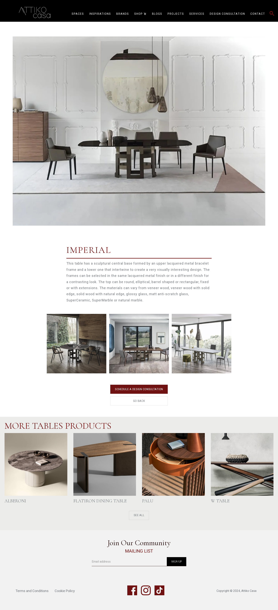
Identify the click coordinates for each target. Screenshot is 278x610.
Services (196, 13)
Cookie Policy (65, 591)
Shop (140, 13)
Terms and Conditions (32, 591)
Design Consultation (227, 13)
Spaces (78, 13)
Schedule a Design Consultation (139, 389)
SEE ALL (139, 515)
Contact (257, 13)
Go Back (139, 400)
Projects (176, 13)
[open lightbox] (139, 124)
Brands (122, 13)
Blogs (157, 13)
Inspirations (100, 13)
